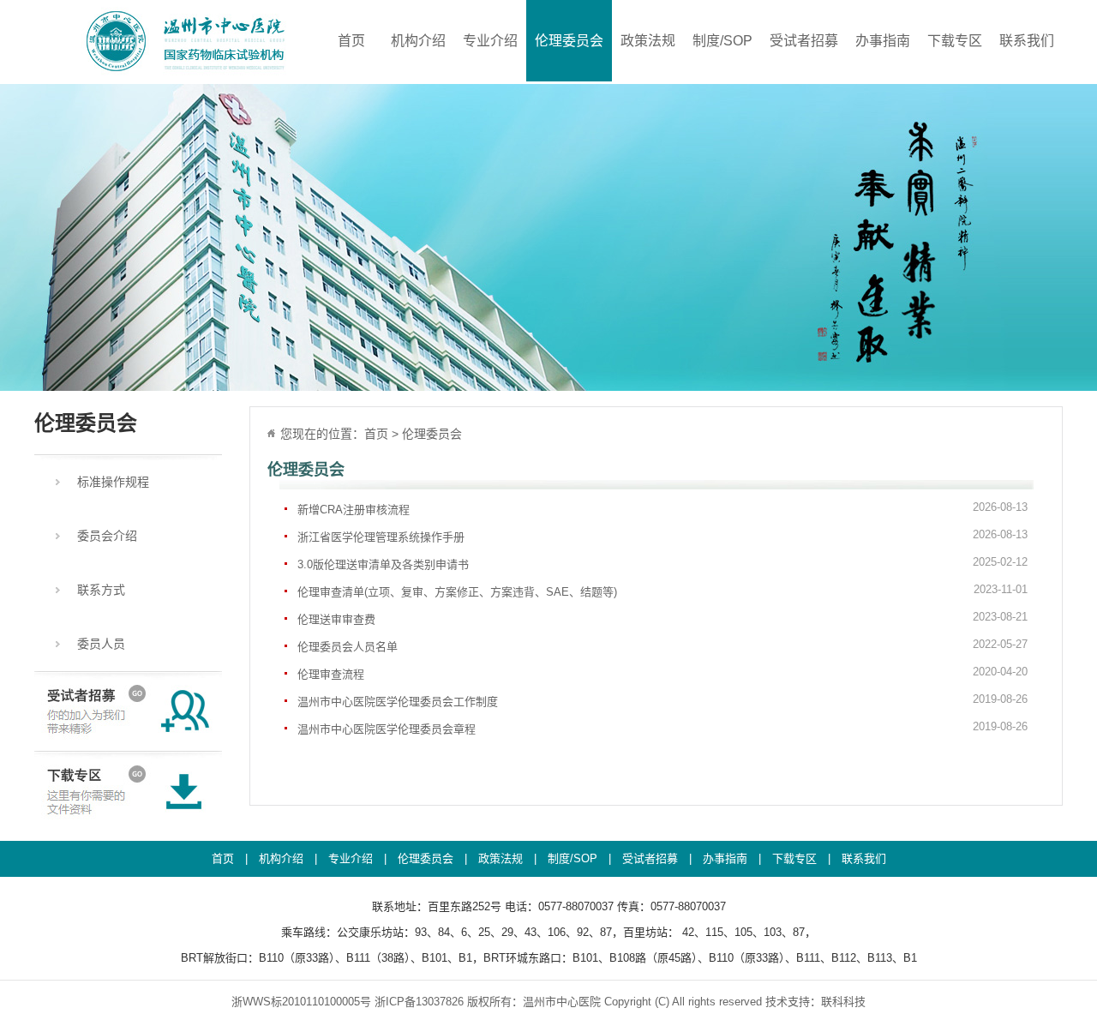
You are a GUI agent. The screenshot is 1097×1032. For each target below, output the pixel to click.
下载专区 (954, 40)
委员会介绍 (107, 536)
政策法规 (647, 40)
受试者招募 (804, 40)
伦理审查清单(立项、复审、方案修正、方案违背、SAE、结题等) (662, 590)
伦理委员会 (569, 40)
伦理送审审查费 (662, 618)
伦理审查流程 (662, 673)
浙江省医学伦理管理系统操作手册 (662, 535)
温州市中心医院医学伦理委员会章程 (662, 727)
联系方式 (101, 590)
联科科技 (843, 1001)
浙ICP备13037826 (419, 1001)
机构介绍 (418, 40)
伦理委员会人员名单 (662, 645)
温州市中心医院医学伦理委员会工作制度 (662, 700)
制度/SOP (722, 40)
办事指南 (882, 40)
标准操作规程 (113, 482)
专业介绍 (490, 40)
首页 (351, 40)
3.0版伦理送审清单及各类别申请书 (662, 563)
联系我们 (1026, 40)
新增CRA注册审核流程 (662, 508)
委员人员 (101, 644)
